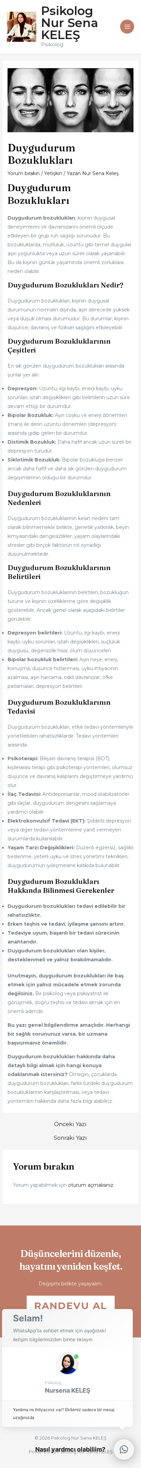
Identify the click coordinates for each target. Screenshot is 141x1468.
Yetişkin (53, 173)
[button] (67, 1374)
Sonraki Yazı (70, 1138)
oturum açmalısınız (90, 1185)
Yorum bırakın (24, 173)
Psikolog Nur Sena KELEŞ (69, 22)
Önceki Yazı (70, 1124)
